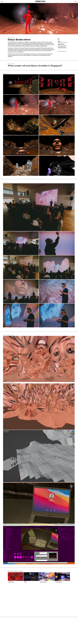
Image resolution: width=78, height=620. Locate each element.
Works (2, 1)
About (76, 1)
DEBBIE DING (40, 1)
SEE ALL (21, 571)
